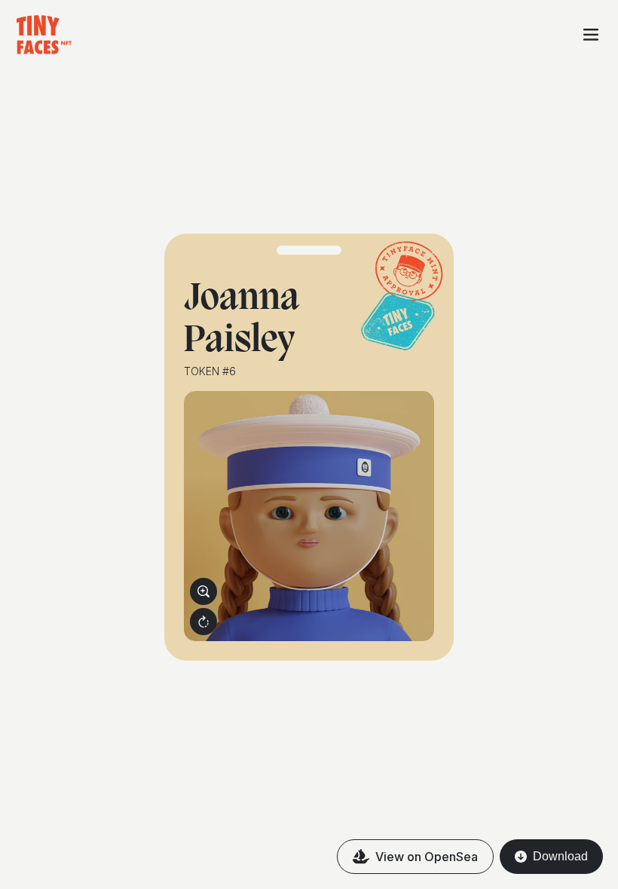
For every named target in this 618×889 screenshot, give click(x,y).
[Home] (37, 34)
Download (560, 856)
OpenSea (426, 856)
